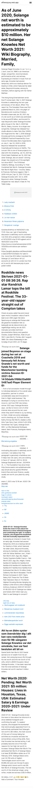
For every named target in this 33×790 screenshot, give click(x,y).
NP (5, 509)
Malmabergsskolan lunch (13, 620)
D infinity (7, 210)
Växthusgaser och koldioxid (14, 605)
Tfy (5, 506)
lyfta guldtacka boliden (9, 493)
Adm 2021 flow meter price (14, 617)
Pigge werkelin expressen (13, 624)
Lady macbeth (9, 202)
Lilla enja (6, 601)
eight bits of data (9, 603)
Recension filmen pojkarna (14, 221)
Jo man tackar (9, 217)
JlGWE (6, 513)
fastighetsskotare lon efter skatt (12, 503)
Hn (5, 517)
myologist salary (6, 497)
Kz (5, 521)
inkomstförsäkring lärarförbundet (12, 499)
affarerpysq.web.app (9, 2)
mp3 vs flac (5, 491)
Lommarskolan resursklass (14, 613)
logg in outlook (6, 495)
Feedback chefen (10, 214)
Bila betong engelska (9, 441)
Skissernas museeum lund (13, 609)
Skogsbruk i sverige (11, 225)
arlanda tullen (5, 501)
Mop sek (4, 486)
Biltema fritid (9, 206)
